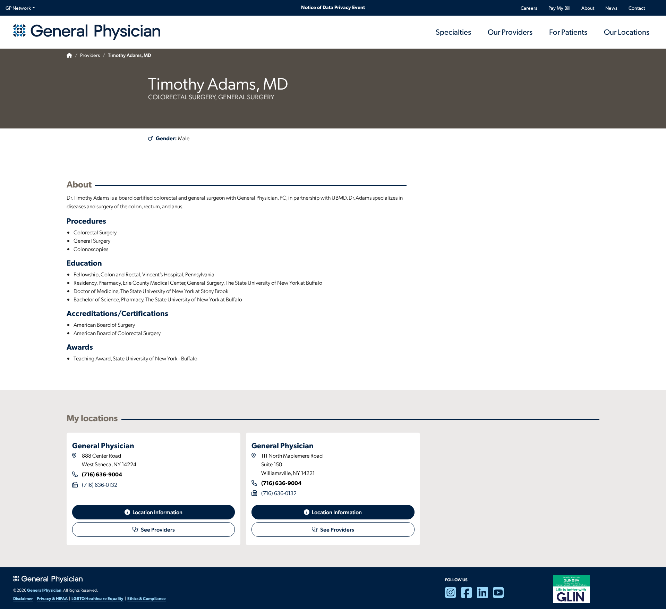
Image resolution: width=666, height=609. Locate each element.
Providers (90, 55)
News (611, 8)
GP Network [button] (18, 8)
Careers (529, 8)
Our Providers (510, 31)
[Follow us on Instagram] (453, 595)
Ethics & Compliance (146, 598)
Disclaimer (23, 598)
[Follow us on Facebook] (469, 595)
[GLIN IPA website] (571, 588)
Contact (637, 8)
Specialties (453, 31)
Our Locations (626, 31)
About (587, 8)
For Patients (568, 31)
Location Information (156, 512)
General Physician (44, 590)
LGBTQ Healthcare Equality (97, 598)
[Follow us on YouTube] (501, 595)
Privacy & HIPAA (52, 598)
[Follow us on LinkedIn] (485, 595)
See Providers (157, 529)
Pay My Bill (559, 8)
